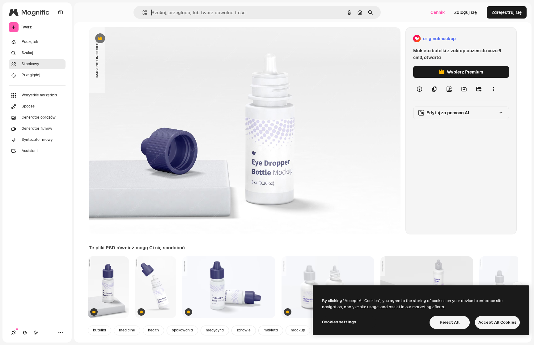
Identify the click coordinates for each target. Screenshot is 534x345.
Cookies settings (339, 322)
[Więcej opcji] (493, 89)
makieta (271, 330)
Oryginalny (131, 39)
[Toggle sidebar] (61, 12)
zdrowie (244, 330)
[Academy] (25, 333)
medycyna (215, 330)
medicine (127, 330)
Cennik (437, 12)
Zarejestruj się (507, 12)
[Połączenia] (14, 333)
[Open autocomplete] (142, 12)
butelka (99, 330)
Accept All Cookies (497, 322)
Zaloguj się (465, 12)
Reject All (450, 322)
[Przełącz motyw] (36, 333)
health (153, 330)
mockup (298, 330)
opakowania (182, 330)
